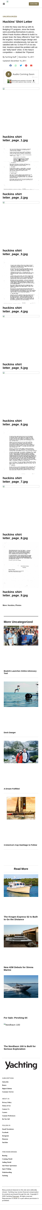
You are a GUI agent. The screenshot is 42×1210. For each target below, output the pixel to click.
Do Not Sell (6, 1119)
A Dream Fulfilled (12, 789)
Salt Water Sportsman (9, 1165)
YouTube (5, 1142)
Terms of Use (6, 1106)
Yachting (5, 1175)
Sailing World (6, 1162)
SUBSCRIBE (34, 4)
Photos (18, 605)
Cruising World (7, 1159)
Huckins (11, 605)
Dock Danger (10, 732)
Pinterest (5, 1139)
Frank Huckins (14, 34)
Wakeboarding (7, 1172)
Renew (4, 1085)
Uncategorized (10, 16)
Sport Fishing (6, 1169)
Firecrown (15, 1196)
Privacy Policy (7, 1102)
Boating (4, 1155)
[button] (10, 65)
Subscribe (5, 1082)
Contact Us (5, 1109)
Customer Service (8, 1092)
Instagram (5, 1136)
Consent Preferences (8, 1116)
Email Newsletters (8, 1129)
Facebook (5, 1132)
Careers (4, 1112)
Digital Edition (7, 1088)
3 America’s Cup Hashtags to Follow (20, 845)
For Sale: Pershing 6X (15, 1018)
